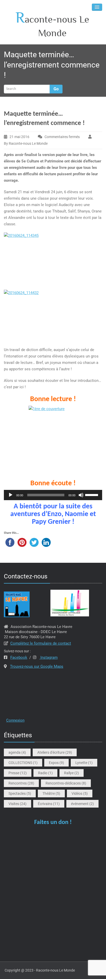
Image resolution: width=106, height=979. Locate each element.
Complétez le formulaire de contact (40, 643)
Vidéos (80, 793)
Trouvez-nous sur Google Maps (36, 666)
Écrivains (49, 804)
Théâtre (51, 793)
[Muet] (81, 495)
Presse (17, 773)
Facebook (18, 657)
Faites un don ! (53, 822)
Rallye (71, 773)
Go (56, 88)
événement (82, 804)
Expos (56, 763)
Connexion (15, 720)
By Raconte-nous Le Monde (26, 143)
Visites (17, 804)
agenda (17, 752)
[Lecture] (10, 495)
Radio (45, 773)
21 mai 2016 (19, 137)
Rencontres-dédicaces (66, 783)
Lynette (84, 763)
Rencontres (21, 783)
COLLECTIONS (23, 763)
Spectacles (19, 793)
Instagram (48, 657)
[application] (53, 495)
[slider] (92, 494)
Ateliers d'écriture (54, 752)
